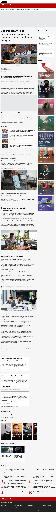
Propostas (19, 9)
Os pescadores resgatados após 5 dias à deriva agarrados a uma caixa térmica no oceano (21, 136)
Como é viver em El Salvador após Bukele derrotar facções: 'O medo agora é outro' (44, 487)
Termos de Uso (3, 505)
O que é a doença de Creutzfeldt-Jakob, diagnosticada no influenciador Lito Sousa (21, 146)
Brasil (22, 9)
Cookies (16, 507)
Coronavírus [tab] (18, 414)
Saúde (37, 9)
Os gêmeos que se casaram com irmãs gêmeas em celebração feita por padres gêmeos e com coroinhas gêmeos (22, 131)
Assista (6, 7)
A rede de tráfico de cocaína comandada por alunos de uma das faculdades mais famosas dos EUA (43, 476)
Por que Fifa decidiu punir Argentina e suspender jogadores (43, 492)
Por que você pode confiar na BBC (6, 502)
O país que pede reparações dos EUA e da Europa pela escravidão (15, 492)
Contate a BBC (30, 505)
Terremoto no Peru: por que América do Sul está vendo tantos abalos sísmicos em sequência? (43, 482)
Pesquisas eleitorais (12, 9)
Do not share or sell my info (46, 505)
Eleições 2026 (4, 9)
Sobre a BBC (3, 507)
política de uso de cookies (14, 364)
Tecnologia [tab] (8, 414)
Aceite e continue (6, 369)
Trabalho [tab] (13, 414)
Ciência (40, 9)
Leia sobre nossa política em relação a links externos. (34, 510)
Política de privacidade (18, 505)
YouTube (19, 355)
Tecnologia (45, 9)
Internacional (27, 9)
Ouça (10, 7)
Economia (33, 9)
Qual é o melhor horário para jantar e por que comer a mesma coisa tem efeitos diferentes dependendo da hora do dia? (21, 141)
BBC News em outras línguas (33, 507)
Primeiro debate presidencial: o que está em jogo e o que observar (43, 470)
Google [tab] (3, 414)
